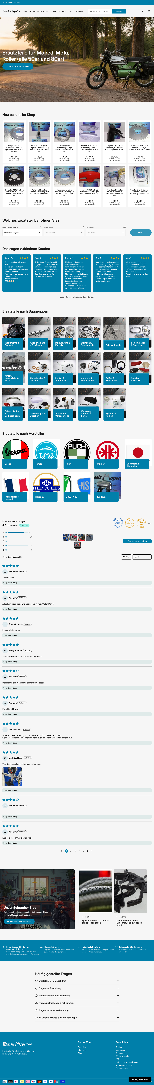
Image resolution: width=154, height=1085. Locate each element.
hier (71, 297)
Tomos (38, 464)
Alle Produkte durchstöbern (17, 66)
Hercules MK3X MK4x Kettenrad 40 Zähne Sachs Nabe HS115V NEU (14, 193)
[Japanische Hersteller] (138, 452)
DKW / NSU (71, 497)
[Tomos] (46, 452)
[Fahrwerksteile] (114, 332)
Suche (119, 11)
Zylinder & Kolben (111, 414)
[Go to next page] (92, 851)
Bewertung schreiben (137, 541)
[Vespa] (15, 452)
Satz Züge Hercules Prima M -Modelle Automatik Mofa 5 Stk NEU (115, 193)
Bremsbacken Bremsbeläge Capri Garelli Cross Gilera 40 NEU (64, 148)
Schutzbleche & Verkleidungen (12, 413)
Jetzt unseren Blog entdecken (19, 921)
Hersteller (90, 227)
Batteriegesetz (122, 1068)
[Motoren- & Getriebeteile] (89, 367)
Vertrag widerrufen (140, 1079)
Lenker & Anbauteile (60, 379)
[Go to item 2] (73, 537)
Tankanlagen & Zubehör (37, 414)
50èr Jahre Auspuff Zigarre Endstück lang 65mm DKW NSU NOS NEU (39, 148)
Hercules (40, 497)
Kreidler (100, 464)
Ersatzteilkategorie (10, 227)
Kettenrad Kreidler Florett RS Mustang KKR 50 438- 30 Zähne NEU (39, 192)
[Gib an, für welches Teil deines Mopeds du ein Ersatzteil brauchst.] (83, 227)
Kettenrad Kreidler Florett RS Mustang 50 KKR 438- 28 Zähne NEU (64, 193)
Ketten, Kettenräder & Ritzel (12, 378)
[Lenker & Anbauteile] (64, 367)
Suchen (119, 1047)
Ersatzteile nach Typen (61, 11)
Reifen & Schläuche (111, 379)
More (150, 523)
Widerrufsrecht (122, 1056)
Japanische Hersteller (133, 464)
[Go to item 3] (81, 537)
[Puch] (77, 452)
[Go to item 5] (77, 545)
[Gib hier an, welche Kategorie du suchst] (41, 227)
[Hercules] (46, 485)
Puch (68, 464)
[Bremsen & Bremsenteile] (89, 332)
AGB (117, 1059)
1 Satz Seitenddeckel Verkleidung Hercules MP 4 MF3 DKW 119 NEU (89, 148)
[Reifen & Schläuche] (114, 367)
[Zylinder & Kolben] (114, 403)
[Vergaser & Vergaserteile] (64, 403)
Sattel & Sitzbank (135, 379)
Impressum (120, 1050)
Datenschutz (121, 1053)
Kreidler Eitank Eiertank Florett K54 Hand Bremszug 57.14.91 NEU (139, 192)
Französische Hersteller (12, 497)
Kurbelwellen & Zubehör (37, 379)
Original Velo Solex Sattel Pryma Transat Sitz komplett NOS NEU (114, 147)
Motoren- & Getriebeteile (87, 379)
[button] (17, 532)
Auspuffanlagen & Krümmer (37, 343)
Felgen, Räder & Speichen (138, 343)
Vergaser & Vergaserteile (62, 414)
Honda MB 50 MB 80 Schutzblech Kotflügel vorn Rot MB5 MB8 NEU (89, 192)
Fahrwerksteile (113, 345)
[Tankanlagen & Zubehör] (39, 403)
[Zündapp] (107, 485)
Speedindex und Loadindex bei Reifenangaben (95, 921)
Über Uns (82, 1050)
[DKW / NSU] (77, 485)
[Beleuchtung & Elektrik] (64, 332)
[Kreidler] (107, 452)
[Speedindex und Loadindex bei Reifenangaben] (95, 891)
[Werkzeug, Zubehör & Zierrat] (89, 403)
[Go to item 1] (66, 537)
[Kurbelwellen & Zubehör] (39, 367)
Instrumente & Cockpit (12, 343)
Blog (80, 1053)
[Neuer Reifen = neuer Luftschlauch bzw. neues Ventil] (130, 891)
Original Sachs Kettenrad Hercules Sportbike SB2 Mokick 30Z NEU (14, 148)
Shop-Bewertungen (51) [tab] (12, 557)
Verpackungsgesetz (124, 1065)
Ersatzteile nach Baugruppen (35, 11)
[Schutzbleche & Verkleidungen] (13, 403)
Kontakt (79, 11)
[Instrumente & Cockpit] (13, 332)
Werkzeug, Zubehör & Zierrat (86, 413)
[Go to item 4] (89, 537)
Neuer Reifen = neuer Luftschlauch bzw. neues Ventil (129, 922)
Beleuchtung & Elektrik (62, 343)
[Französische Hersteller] (15, 485)
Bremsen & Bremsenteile (87, 343)
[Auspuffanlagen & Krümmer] (39, 332)
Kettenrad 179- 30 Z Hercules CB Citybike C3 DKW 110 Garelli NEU (139, 147)
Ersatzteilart (49, 227)
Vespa (8, 464)
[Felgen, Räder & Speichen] (140, 332)
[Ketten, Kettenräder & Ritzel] (13, 367)
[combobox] (107, 11)
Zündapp (101, 497)
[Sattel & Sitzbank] (140, 367)
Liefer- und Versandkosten (127, 1062)
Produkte (82, 1047)
